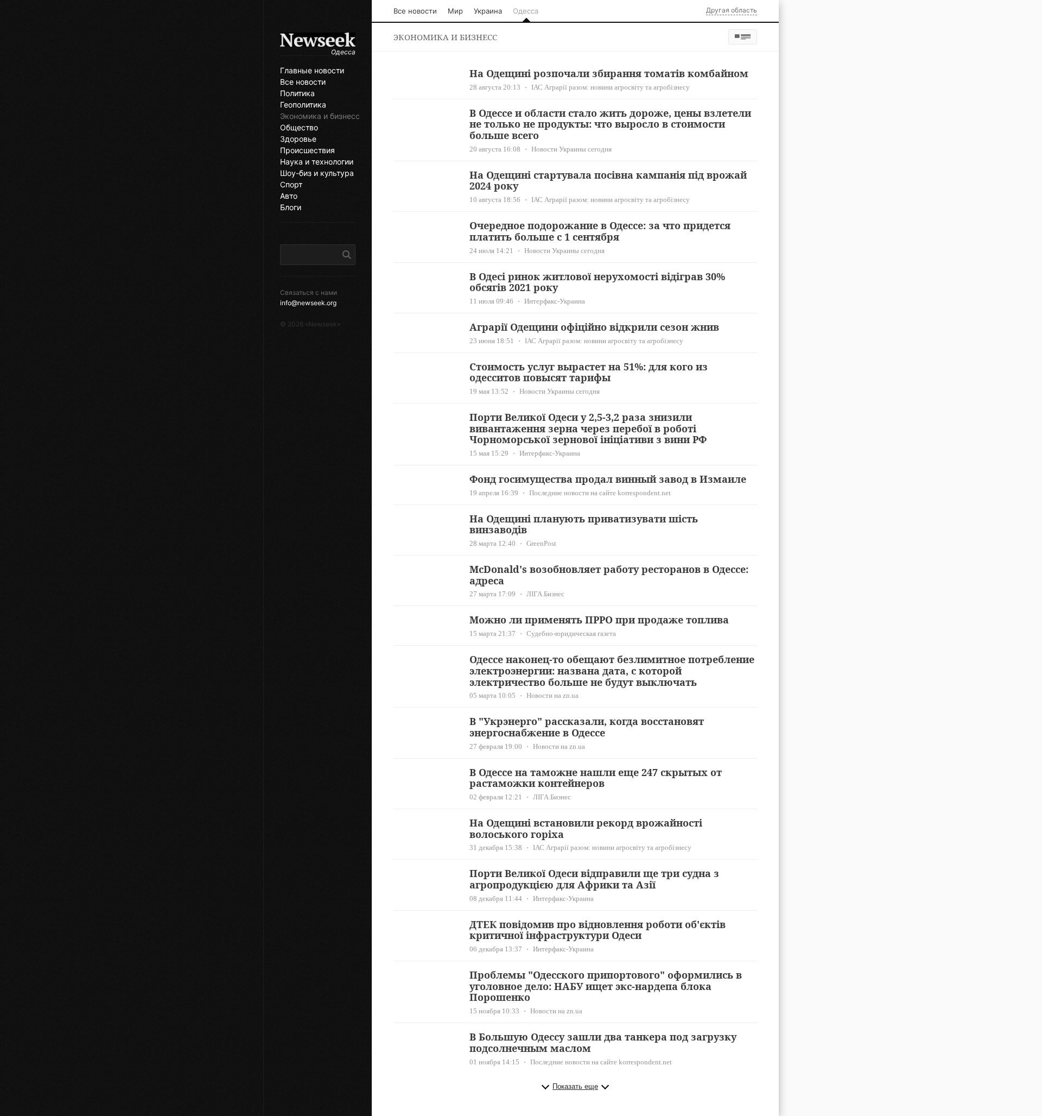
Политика (297, 93)
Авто (288, 196)
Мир (455, 11)
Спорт (291, 184)
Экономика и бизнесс (317, 116)
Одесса (525, 11)
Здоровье (298, 139)
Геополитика (303, 105)
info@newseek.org (308, 303)
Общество (299, 127)
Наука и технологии (316, 162)
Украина (488, 11)
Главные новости (312, 70)
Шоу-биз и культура (317, 173)
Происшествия (307, 150)
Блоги (290, 207)
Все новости (303, 82)
